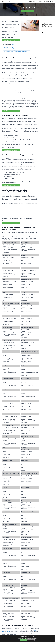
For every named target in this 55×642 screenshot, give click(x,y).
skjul (13, 44)
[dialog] (27, 638)
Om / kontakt (46, 1)
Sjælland (40, 1)
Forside (30, 1)
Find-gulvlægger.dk (6, 1)
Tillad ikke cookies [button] (31, 640)
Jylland (34, 1)
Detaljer (36, 638)
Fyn (37, 1)
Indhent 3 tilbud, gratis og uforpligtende (27, 11)
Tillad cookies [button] (23, 640)
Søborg (5, 213)
